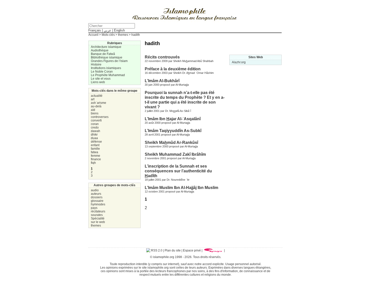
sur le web (98, 222)
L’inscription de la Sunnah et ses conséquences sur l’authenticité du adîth (178, 171)
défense (96, 141)
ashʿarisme (98, 103)
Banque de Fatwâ (103, 54)
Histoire (96, 64)
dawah (95, 131)
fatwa (94, 152)
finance (96, 159)
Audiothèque (99, 50)
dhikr (94, 134)
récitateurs (98, 211)
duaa (94, 138)
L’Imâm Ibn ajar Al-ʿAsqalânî (173, 118)
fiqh (93, 163)
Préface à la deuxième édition (173, 69)
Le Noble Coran (102, 71)
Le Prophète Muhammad (108, 75)
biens (94, 113)
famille (95, 148)
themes (96, 225)
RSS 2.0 (156, 250)
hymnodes (98, 204)
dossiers (96, 197)
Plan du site (173, 250)
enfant (95, 145)
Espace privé (192, 250)
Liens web (98, 82)
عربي (107, 30)
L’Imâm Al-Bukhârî (162, 80)
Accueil (93, 35)
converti (96, 120)
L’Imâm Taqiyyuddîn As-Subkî (173, 130)
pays (94, 208)
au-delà (96, 106)
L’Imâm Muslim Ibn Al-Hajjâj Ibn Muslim (181, 187)
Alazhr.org (239, 62)
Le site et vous (100, 78)
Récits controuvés (162, 57)
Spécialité (97, 218)
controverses (99, 117)
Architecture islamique (106, 47)
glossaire (97, 201)
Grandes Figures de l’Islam (109, 61)
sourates (97, 215)
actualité (96, 96)
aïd (93, 110)
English (119, 30)
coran (95, 124)
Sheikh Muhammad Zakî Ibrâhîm (175, 154)
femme (95, 155)
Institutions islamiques (106, 68)
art (92, 99)
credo (95, 127)
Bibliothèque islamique (106, 57)
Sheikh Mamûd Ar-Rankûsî (171, 142)
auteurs (96, 194)
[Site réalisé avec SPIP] (213, 250)
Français (94, 30)
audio (95, 190)
